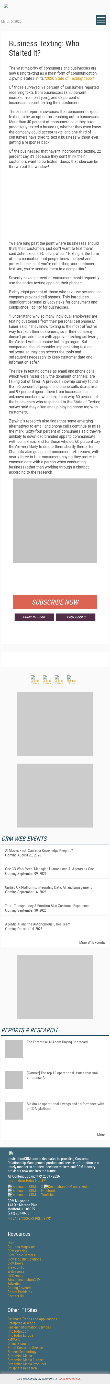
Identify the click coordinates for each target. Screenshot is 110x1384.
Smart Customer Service (25, 1348)
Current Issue (34, 617)
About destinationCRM (24, 1280)
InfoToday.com (18, 1331)
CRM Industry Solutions (24, 1259)
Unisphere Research (22, 1368)
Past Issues (76, 617)
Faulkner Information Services (29, 1327)
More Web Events (92, 942)
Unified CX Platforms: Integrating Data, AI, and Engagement (48, 887)
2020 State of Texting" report (70, 78)
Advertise (14, 1284)
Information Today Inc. (24, 1180)
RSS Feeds (15, 1276)
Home (12, 1243)
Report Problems (20, 1292)
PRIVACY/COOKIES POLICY (26, 1218)
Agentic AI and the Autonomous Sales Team (37, 924)
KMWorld (14, 1339)
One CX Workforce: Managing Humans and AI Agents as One (49, 869)
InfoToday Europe (20, 1335)
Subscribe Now (55, 602)
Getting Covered (19, 1288)
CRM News (15, 1263)
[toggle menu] (101, 20)
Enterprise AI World (21, 1323)
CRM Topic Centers (21, 1255)
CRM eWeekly (17, 1251)
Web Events (16, 1271)
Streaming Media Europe (25, 1360)
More (101, 1135)
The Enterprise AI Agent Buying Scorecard (57, 1042)
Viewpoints (16, 1267)
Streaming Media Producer (27, 1364)
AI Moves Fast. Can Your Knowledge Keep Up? (39, 850)
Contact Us (16, 1296)
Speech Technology (22, 1352)
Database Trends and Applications (32, 1319)
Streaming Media (20, 1356)
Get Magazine (21, 1247)
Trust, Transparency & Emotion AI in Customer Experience (47, 905)
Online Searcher (19, 1344)
